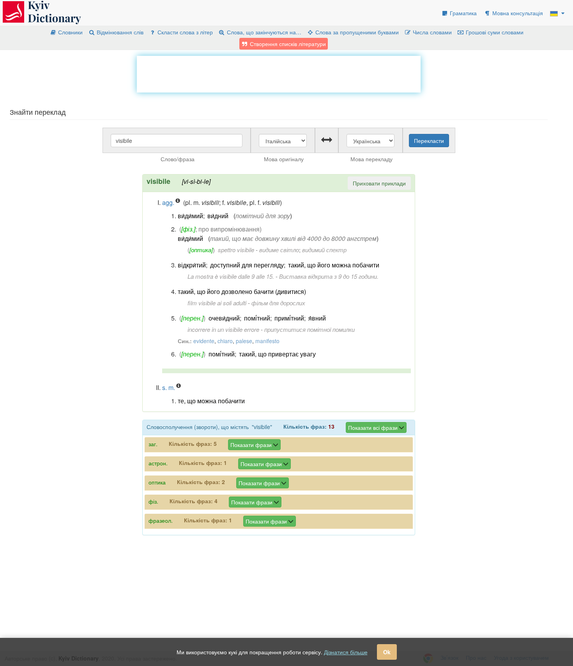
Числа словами (431, 32)
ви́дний (217, 215)
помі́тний (257, 317)
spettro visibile (236, 250)
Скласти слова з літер (184, 32)
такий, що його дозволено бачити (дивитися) (242, 291)
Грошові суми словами (493, 32)
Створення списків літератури (287, 44)
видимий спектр (324, 250)
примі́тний (289, 317)
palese (244, 341)
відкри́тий (192, 264)
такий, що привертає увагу (277, 353)
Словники (70, 32)
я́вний (317, 317)
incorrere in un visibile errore (223, 329)
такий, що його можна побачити (333, 264)
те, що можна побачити (211, 400)
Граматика (462, 13)
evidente (203, 341)
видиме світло (279, 250)
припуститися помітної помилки (309, 329)
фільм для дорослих (278, 303)
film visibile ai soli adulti (216, 303)
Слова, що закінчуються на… (263, 32)
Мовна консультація (517, 13)
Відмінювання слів (119, 32)
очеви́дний (224, 317)
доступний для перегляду (247, 264)
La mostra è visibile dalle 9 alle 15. (230, 276)
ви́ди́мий (190, 215)
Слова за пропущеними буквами (356, 32)
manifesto (267, 341)
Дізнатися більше (346, 652)
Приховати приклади (379, 183)
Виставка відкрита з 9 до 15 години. (328, 276)
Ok (387, 652)
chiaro (225, 341)
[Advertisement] (279, 73)
